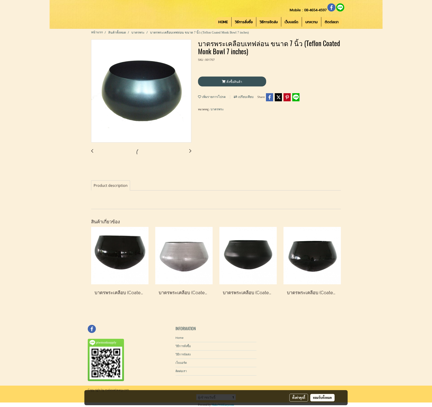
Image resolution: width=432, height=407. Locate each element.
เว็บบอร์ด (291, 22)
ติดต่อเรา (332, 22)
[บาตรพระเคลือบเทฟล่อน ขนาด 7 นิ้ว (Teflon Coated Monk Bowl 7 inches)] (141, 91)
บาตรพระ (217, 109)
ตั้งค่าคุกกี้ (298, 398)
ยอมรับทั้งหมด (322, 398)
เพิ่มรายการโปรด (213, 97)
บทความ (311, 22)
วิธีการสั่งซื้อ (244, 22)
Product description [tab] (111, 185)
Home (179, 337)
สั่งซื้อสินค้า (233, 81)
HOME (223, 22)
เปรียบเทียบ (245, 97)
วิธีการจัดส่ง (269, 22)
